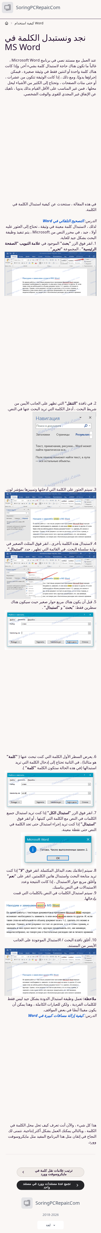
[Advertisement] (50, 149)
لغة (48, 1225)
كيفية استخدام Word (29, 23)
